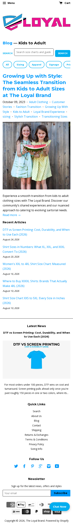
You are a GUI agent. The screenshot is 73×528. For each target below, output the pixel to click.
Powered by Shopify (57, 520)
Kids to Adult (21, 112)
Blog (7, 43)
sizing (6, 116)
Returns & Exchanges (36, 434)
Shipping (36, 430)
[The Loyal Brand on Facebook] (24, 466)
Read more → (12, 215)
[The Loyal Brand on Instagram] (49, 466)
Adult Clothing (38, 102)
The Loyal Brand (35, 520)
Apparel (36, 64)
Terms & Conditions (36, 439)
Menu (11, 3)
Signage (54, 64)
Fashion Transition (28, 107)
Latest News (36, 326)
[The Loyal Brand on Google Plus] (41, 466)
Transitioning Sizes (54, 116)
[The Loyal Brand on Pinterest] (32, 466)
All (7, 64)
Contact (36, 425)
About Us (36, 416)
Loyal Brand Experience (49, 112)
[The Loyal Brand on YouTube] (57, 466)
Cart (67, 3)
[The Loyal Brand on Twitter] (16, 466)
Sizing (20, 64)
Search (8, 53)
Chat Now (59, 506)
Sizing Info (36, 448)
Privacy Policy (36, 444)
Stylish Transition (26, 116)
